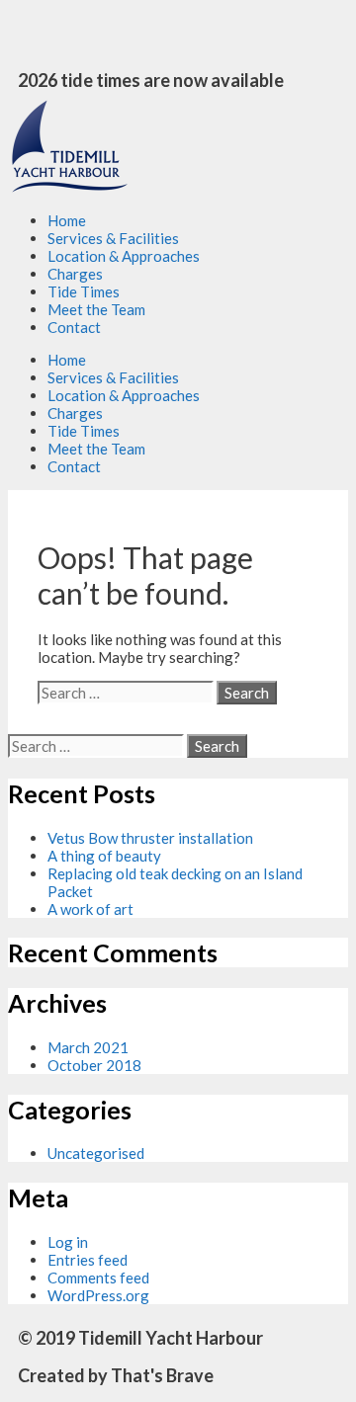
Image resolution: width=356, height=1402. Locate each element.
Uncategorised (95, 1153)
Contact (74, 327)
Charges (75, 274)
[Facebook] (32, 33)
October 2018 (94, 1065)
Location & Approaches (123, 256)
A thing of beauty (104, 856)
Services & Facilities (113, 238)
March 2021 (88, 1047)
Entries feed (87, 1260)
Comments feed (98, 1277)
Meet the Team (96, 309)
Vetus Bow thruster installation (150, 838)
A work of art (90, 909)
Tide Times (83, 291)
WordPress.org (98, 1295)
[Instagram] (85, 33)
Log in (67, 1242)
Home (66, 220)
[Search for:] (127, 692)
